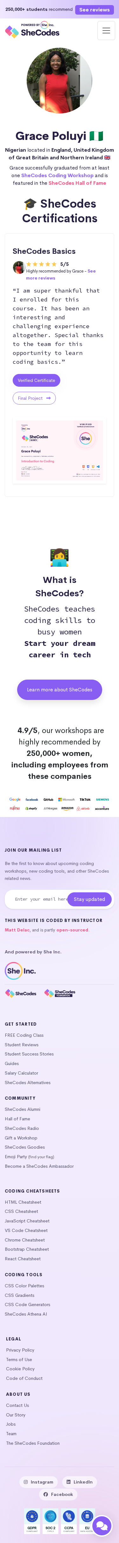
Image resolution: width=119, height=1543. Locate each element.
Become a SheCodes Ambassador (39, 1166)
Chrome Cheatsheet (25, 1240)
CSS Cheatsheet (21, 1211)
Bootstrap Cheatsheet (27, 1249)
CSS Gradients (19, 1295)
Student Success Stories (29, 1054)
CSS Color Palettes (24, 1286)
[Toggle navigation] (106, 30)
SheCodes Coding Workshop (57, 175)
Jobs (11, 1424)
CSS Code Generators (27, 1304)
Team (11, 1433)
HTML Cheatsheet (23, 1202)
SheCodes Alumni (22, 1109)
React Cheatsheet (23, 1259)
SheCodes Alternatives (27, 1082)
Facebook (62, 1494)
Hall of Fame (17, 1119)
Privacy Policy (20, 1350)
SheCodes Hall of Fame (77, 183)
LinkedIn (83, 1482)
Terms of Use (19, 1359)
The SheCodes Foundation (33, 1443)
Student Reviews (21, 1045)
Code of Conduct (24, 1378)
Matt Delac (17, 930)
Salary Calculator (21, 1073)
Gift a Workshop (21, 1138)
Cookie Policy (20, 1369)
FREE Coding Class (24, 1035)
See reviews (94, 9)
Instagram (42, 1482)
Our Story (15, 1415)
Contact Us (17, 1405)
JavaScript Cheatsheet (27, 1221)
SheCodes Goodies (25, 1147)
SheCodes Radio (22, 1128)
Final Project (31, 398)
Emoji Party (16, 1156)
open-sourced (72, 930)
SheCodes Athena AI (26, 1314)
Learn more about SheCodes (59, 689)
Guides (12, 1063)
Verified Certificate (36, 380)
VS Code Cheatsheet (26, 1230)
